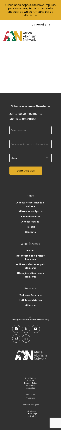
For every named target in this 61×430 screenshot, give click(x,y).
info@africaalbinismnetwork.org (30, 319)
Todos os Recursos (31, 295)
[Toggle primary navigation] (54, 36)
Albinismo (30, 305)
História (30, 226)
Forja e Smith (32, 414)
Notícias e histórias (30, 300)
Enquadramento (30, 216)
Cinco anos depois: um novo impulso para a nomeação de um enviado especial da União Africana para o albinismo (30, 10)
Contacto (30, 231)
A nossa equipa (30, 221)
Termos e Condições (30, 404)
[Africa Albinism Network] (19, 36)
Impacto (30, 250)
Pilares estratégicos (31, 211)
